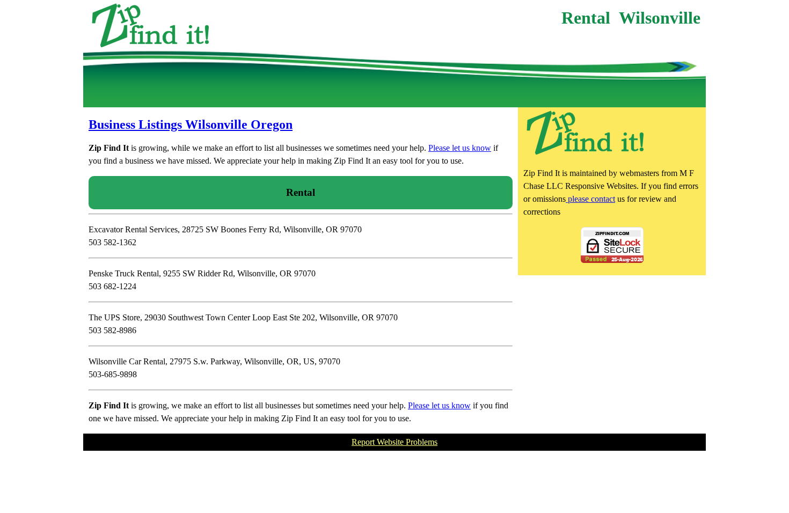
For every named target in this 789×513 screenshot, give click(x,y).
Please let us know (459, 147)
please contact (590, 198)
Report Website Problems (394, 441)
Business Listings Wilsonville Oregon (191, 124)
